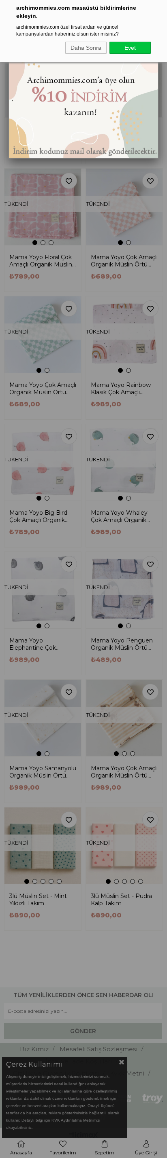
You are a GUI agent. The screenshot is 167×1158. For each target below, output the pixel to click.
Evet (130, 47)
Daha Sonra (86, 47)
